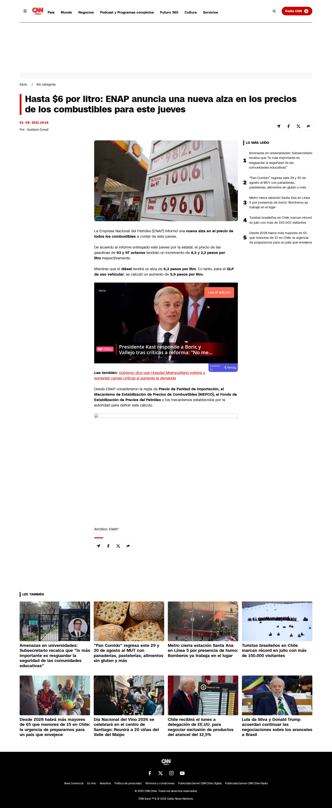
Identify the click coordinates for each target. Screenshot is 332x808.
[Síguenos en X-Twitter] (160, 773)
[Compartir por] (308, 126)
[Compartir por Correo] (278, 126)
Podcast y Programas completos (127, 12)
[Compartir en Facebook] (288, 126)
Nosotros (105, 783)
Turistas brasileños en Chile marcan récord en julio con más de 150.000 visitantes (280, 220)
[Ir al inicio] (37, 11)
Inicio (23, 84)
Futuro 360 (169, 12)
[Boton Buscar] (274, 11)
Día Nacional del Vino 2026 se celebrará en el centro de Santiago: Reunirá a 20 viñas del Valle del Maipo (126, 727)
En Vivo (91, 783)
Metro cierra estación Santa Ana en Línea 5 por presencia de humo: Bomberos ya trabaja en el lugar (279, 202)
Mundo (66, 12)
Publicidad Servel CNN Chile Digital (200, 783)
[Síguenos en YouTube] (182, 773)
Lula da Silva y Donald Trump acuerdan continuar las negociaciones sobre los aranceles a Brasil (277, 727)
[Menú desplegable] (25, 11)
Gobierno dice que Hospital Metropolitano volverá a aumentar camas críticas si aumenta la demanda (149, 375)
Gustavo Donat (38, 129)
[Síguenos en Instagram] (171, 773)
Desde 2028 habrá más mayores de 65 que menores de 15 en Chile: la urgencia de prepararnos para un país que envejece (280, 238)
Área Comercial (74, 783)
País (51, 12)
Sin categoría (46, 84)
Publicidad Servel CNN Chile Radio (246, 783)
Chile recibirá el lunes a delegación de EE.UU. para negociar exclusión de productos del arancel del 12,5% (201, 727)
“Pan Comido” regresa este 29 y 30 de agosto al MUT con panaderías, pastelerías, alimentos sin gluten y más (277, 183)
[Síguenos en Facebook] (149, 773)
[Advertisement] (53, 399)
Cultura (191, 12)
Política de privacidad (128, 783)
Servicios (210, 12)
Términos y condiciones (160, 783)
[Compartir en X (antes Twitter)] (298, 126)
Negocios (86, 12)
